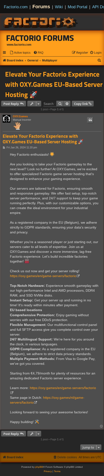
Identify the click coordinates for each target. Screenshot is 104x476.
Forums (41, 6)
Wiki (59, 7)
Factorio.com (16, 7)
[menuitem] (20, 53)
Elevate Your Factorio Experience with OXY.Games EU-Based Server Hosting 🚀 (54, 84)
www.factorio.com (19, 44)
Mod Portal (77, 7)
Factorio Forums (40, 38)
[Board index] (41, 22)
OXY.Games (20, 116)
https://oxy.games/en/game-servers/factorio (43, 276)
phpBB (39, 467)
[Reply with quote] (90, 120)
